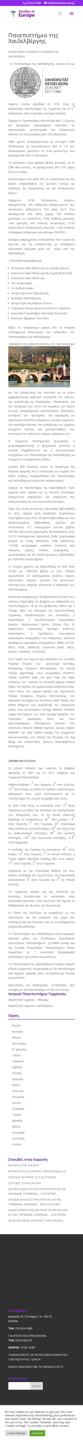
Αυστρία (17, 1031)
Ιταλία (15, 1085)
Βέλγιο (16, 1037)
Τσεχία (16, 1114)
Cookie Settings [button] (16, 1433)
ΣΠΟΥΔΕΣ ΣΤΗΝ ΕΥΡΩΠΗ (24, 1183)
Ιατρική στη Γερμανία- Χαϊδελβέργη (30, 1005)
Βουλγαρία (19, 1043)
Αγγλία (16, 1025)
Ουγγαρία (18, 1132)
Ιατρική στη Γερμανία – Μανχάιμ (28, 999)
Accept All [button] (37, 1433)
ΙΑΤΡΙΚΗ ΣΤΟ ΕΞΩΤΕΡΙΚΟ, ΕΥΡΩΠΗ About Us (37, 1171)
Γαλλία (16, 1055)
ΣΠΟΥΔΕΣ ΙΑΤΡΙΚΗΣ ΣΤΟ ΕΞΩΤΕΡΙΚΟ (32, 1177)
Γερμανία (18, 1061)
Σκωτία (16, 1103)
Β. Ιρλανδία (19, 1049)
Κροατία (17, 1120)
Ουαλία (16, 1144)
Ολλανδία (18, 1138)
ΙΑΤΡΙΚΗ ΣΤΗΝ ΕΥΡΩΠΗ (23, 1165)
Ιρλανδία (17, 1079)
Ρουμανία (18, 1097)
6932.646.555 (20, 1340)
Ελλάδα (17, 1073)
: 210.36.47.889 (20, 1328)
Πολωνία (17, 1091)
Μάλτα (16, 1126)
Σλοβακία (18, 1109)
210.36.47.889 (33, 3)
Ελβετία (17, 1067)
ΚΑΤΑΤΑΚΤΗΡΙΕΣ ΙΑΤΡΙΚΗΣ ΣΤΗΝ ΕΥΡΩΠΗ (35, 1220)
